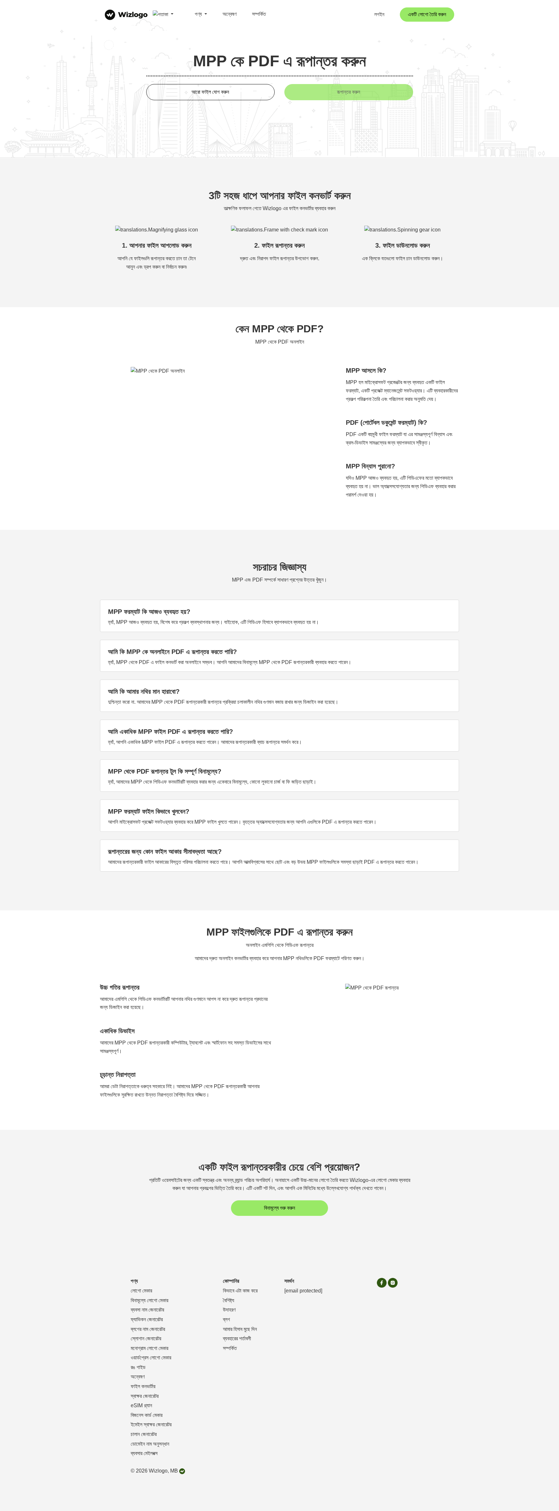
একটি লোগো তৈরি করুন (427, 14)
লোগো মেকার (141, 1290)
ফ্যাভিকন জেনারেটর (147, 1319)
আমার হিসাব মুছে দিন (240, 1329)
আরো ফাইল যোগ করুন (210, 92)
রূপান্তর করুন (348, 92)
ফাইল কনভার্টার (143, 1386)
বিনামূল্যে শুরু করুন (279, 1208)
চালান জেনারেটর (144, 1434)
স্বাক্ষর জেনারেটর (145, 1396)
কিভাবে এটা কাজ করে (240, 1290)
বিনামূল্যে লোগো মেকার (149, 1300)
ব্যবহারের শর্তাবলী (237, 1338)
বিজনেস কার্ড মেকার (146, 1415)
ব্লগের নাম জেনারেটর (148, 1329)
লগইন (379, 14)
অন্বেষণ (229, 14)
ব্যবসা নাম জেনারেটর (147, 1310)
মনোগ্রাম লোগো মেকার (149, 1348)
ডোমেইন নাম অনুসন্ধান (150, 1444)
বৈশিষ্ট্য (228, 1300)
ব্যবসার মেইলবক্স (144, 1453)
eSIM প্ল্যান (141, 1405)
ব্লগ (226, 1319)
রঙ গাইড (138, 1367)
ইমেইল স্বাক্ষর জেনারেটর (151, 1424)
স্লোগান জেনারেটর (146, 1338)
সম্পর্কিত (259, 14)
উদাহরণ (229, 1310)
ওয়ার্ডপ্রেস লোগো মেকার (151, 1357)
